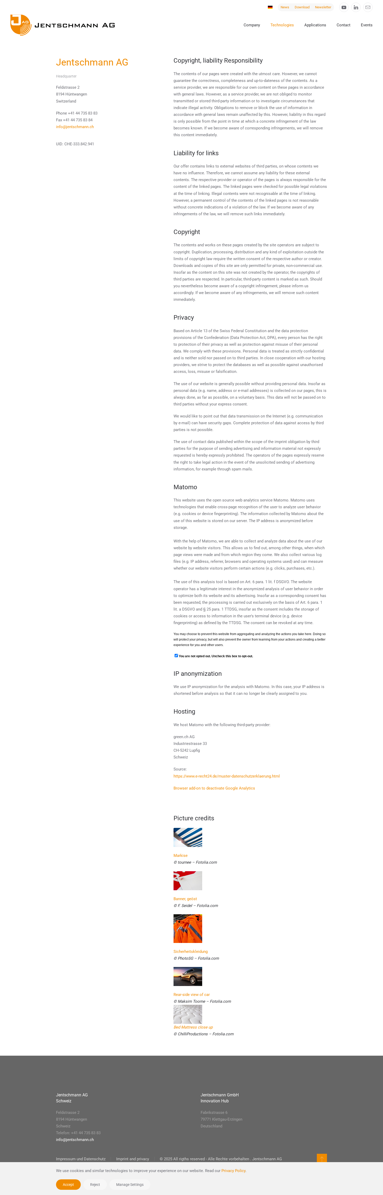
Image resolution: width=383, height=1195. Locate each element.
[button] (322, 1159)
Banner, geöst (185, 899)
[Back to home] (62, 25)
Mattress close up (197, 1027)
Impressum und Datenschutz (81, 1159)
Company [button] (252, 25)
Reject (95, 1184)
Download (302, 7)
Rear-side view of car (192, 994)
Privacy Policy (233, 1170)
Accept (68, 1184)
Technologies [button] (282, 25)
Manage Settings (130, 1184)
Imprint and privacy (132, 1159)
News (285, 7)
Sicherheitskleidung (191, 951)
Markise (181, 855)
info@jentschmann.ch (75, 126)
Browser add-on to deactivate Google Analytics (214, 788)
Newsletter (323, 7)
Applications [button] (315, 25)
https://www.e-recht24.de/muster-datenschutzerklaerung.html (227, 776)
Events (367, 25)
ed (178, 1027)
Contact (343, 25)
